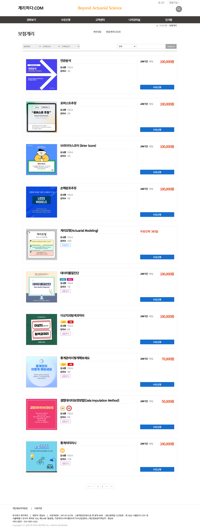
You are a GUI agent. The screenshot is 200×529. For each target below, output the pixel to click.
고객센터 (100, 19)
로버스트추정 (68, 103)
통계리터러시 (68, 442)
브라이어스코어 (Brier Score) (78, 145)
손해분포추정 (68, 188)
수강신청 (65, 19)
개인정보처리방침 (20, 508)
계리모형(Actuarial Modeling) (79, 230)
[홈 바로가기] (31, 7)
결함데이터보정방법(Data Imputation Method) (89, 400)
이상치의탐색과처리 (72, 315)
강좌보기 (31, 19)
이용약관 (38, 508)
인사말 (168, 19)
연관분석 (65, 60)
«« (89, 486)
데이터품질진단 (69, 273)
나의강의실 (134, 19)
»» (111, 486)
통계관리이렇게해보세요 (75, 358)
